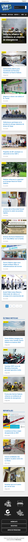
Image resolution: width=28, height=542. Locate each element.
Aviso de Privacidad (14, 530)
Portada (4, 14)
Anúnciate (14, 521)
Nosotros (14, 526)
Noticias (10, 14)
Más (22, 14)
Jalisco (4, 19)
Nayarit (5, 349)
